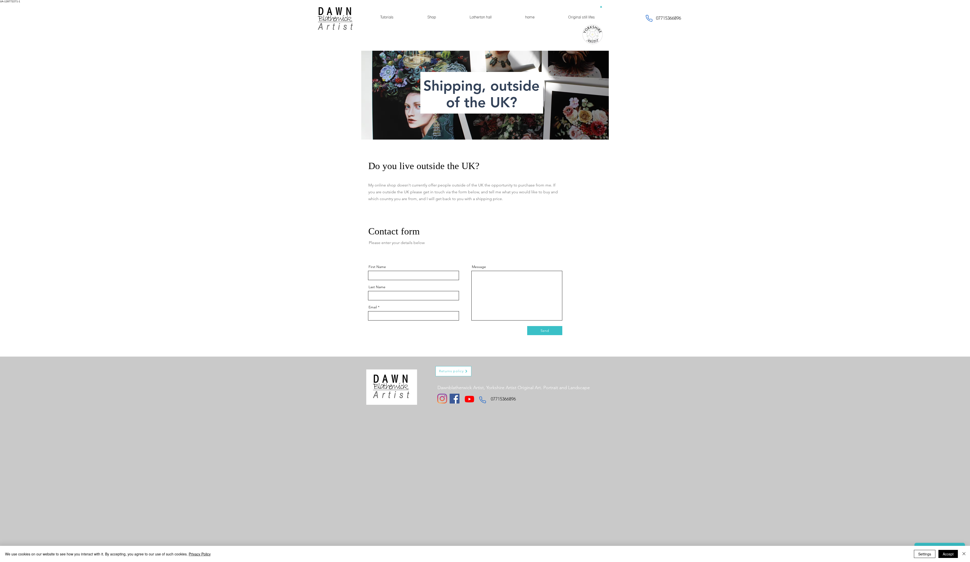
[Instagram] (442, 399)
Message (479, 267)
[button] (601, 7)
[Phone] (649, 18)
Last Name (377, 287)
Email (373, 307)
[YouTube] (469, 399)
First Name (377, 267)
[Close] (964, 554)
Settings (924, 553)
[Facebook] (454, 399)
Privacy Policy (200, 553)
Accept (948, 553)
